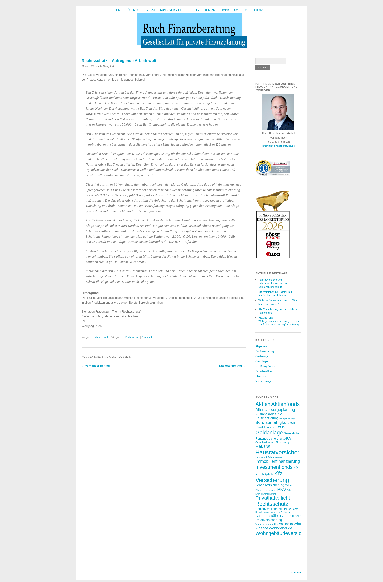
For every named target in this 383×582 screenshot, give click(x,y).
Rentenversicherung (268, 508)
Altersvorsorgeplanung (275, 409)
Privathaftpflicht (272, 498)
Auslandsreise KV (268, 414)
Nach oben (296, 572)
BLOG (195, 10)
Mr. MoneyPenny (265, 366)
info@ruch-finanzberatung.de (278, 145)
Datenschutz (253, 10)
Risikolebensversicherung (267, 512)
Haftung (285, 442)
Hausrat (262, 446)
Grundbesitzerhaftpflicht (268, 442)
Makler (288, 485)
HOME (118, 10)
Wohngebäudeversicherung (286, 533)
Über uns (134, 10)
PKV (281, 489)
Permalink (146, 337)
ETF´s (281, 427)
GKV (287, 438)
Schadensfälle (101, 337)
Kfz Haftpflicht (264, 474)
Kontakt (210, 10)
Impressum (230, 10)
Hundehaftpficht (263, 457)
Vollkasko (286, 524)
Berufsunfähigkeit (272, 422)
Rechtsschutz (132, 337)
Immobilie (277, 457)
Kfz (295, 467)
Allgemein (261, 346)
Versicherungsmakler (266, 524)
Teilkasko (294, 516)
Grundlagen (261, 361)
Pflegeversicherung (265, 490)
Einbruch (270, 427)
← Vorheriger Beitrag (96, 365)
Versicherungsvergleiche (166, 10)
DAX (259, 427)
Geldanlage (261, 356)
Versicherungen (264, 381)
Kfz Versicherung (272, 476)
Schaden (286, 512)
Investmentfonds (274, 467)
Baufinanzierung (264, 351)
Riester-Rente (290, 508)
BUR (292, 422)
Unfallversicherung (268, 520)
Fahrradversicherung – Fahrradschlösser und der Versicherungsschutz (273, 283)
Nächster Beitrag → (232, 365)
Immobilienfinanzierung (277, 461)
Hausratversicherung (282, 452)
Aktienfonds (285, 404)
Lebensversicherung (269, 485)
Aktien (262, 404)
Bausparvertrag (287, 418)
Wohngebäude (280, 528)
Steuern (283, 516)
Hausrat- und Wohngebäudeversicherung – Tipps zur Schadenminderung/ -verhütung (278, 321)
